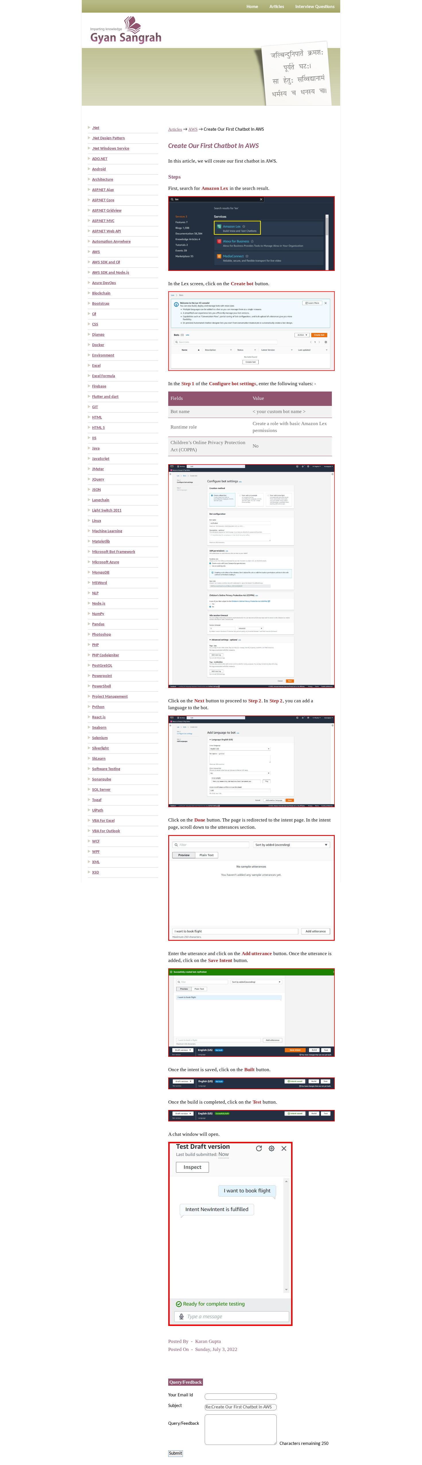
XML (96, 862)
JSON (96, 490)
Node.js (98, 604)
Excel (96, 366)
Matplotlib (101, 541)
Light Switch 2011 (106, 510)
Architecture (102, 180)
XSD (95, 872)
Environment (103, 355)
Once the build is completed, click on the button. (222, 1102)
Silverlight (100, 748)
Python (98, 707)
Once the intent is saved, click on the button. (219, 1069)
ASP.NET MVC (103, 221)
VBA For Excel (103, 821)
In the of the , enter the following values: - (242, 383)
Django (98, 335)
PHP (95, 645)
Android (99, 169)
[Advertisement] (23, 86)
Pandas (98, 624)
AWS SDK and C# (106, 262)
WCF (96, 841)
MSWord (99, 583)
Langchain (100, 500)
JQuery (98, 479)
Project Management (110, 697)
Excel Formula (103, 376)
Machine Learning (107, 531)
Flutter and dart (105, 397)
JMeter (98, 469)
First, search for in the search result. (218, 188)
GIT (95, 407)
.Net (95, 128)
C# (94, 314)
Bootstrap (100, 304)
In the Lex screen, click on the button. (218, 283)
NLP (95, 593)
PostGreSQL (102, 666)
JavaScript (100, 459)
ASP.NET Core (103, 200)
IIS (94, 438)
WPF (96, 852)
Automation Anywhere (111, 242)
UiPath (97, 810)
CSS (95, 324)
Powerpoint (102, 676)
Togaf (96, 800)
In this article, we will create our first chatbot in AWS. (222, 161)
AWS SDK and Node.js (110, 273)
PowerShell (101, 686)
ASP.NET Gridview (106, 211)
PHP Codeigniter (105, 655)
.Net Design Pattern (108, 138)
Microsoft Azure (105, 562)
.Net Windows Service (110, 148)
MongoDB (100, 572)
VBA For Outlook (106, 831)
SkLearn (99, 759)
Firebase (99, 386)
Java (96, 448)
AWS (96, 252)
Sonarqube (101, 779)
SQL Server (101, 790)
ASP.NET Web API (106, 231)
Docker (98, 345)
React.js (99, 717)
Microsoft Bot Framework (113, 552)
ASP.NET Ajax (103, 190)
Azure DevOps (104, 283)
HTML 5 (98, 428)
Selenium (100, 738)
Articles (175, 129)
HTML (97, 417)
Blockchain (101, 293)
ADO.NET (99, 159)
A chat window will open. (194, 1134)
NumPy (98, 614)
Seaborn (99, 728)
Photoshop (101, 635)
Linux (96, 521)
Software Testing (106, 769)
